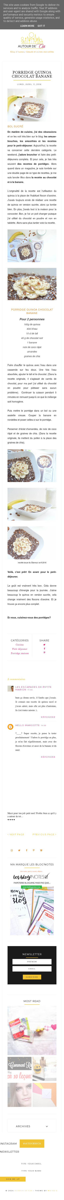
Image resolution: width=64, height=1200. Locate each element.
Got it (41, 26)
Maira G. (53, 1191)
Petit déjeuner (19, 648)
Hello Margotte (27, 725)
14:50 (43, 725)
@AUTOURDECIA (32, 1143)
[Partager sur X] (44, 645)
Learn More (27, 26)
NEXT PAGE (16, 834)
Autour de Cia (24, 1191)
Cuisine (20, 644)
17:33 (30, 690)
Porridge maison (20, 653)
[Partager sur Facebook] (44, 649)
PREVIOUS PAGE (44, 834)
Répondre (48, 717)
